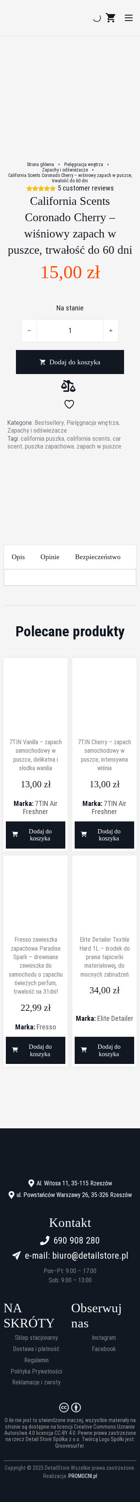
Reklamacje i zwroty (36, 1382)
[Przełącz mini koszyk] (110, 18)
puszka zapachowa (49, 446)
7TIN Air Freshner (40, 807)
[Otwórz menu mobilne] (129, 18)
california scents (88, 438)
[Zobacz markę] (70, 480)
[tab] (18, 557)
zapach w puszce (99, 446)
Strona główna (40, 164)
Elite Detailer (115, 1018)
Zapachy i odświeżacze (65, 170)
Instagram (104, 1337)
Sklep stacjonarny (36, 1337)
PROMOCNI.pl (82, 1476)
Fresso (46, 1027)
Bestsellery (49, 422)
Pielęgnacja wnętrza (83, 164)
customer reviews (86, 188)
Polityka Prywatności (36, 1371)
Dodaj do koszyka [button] (40, 835)
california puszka (42, 438)
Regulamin (36, 1360)
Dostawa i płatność (36, 1349)
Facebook (104, 1349)
